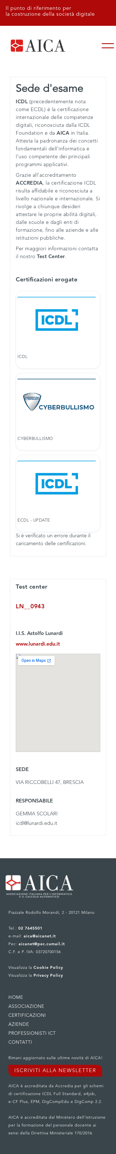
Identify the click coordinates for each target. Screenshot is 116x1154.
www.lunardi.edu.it (38, 644)
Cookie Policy (48, 968)
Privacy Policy (48, 976)
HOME (15, 997)
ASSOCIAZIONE (26, 1006)
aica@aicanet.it (40, 936)
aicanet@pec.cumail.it (42, 944)
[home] (50, 46)
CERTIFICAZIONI (27, 1015)
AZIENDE (18, 1024)
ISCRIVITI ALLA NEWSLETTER (55, 1070)
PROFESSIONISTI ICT (32, 1033)
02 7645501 (30, 928)
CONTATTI (20, 1042)
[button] (108, 46)
